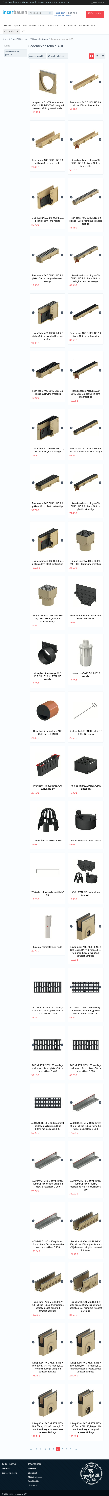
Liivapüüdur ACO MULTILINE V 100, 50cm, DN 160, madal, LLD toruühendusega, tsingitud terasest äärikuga (47, 1367)
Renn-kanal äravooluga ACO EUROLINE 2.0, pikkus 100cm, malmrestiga (85, 394)
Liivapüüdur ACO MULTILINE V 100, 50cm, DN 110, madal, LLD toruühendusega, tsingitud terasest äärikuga (85, 951)
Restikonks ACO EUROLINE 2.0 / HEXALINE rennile (86, 732)
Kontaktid (32, 1469)
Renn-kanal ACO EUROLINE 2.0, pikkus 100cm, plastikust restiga (86, 450)
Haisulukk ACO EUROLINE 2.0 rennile (85, 675)
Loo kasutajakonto (9, 1473)
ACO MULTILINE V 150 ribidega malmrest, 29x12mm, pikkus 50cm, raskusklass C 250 (85, 1010)
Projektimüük (33, 1481)
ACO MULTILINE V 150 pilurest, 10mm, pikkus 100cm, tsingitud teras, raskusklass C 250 (85, 1126)
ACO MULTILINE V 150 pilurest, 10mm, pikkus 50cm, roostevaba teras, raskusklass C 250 (47, 1244)
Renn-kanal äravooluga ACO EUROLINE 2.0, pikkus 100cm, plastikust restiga (85, 506)
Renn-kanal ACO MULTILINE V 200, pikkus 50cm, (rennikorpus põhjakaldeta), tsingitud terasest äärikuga (86, 1306)
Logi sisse (6, 1469)
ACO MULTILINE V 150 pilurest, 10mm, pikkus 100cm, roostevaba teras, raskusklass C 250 (85, 1185)
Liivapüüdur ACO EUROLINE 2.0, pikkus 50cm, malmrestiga (48, 450)
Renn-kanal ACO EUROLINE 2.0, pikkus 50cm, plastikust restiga (47, 505)
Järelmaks (32, 1485)
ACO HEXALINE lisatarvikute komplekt (86, 894)
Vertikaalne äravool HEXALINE (86, 840)
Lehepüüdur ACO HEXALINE (48, 840)
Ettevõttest (32, 1473)
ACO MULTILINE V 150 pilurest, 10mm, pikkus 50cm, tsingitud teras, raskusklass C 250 (47, 1183)
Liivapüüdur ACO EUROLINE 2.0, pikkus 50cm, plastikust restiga (48, 562)
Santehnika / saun (87, 25)
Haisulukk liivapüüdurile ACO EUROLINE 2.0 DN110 (47, 732)
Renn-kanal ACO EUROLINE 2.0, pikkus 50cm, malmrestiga (47, 392)
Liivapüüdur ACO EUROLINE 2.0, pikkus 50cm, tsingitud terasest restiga (48, 336)
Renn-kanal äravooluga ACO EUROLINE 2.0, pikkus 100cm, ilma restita (85, 163)
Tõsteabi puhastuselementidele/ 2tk (48, 894)
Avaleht (6, 39)
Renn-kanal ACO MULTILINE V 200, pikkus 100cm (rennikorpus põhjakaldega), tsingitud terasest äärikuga (48, 1306)
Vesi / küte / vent (11, 31)
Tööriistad (53, 25)
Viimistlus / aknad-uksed (34, 25)
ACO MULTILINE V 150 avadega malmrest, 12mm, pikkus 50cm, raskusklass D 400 (47, 1068)
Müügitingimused (35, 1477)
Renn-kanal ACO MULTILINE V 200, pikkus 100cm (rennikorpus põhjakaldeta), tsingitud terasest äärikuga (86, 1246)
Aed (23, 31)
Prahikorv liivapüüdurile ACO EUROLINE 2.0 (47, 787)
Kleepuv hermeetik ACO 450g (47, 947)
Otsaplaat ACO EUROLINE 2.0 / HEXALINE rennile (85, 617)
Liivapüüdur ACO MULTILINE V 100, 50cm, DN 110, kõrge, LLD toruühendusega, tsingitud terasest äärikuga (85, 1428)
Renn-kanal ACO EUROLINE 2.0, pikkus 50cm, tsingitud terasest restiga (47, 278)
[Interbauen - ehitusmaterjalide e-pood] (15, 12)
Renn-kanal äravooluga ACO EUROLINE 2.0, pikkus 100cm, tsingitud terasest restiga (85, 278)
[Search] (50, 13)
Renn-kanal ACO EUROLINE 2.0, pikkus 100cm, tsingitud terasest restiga (85, 221)
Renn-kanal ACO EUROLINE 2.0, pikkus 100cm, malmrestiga (85, 334)
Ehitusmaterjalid (12, 25)
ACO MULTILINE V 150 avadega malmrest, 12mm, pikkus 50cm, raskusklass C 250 (47, 1010)
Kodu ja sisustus (68, 25)
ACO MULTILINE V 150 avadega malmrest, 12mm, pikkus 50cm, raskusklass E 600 (85, 1068)
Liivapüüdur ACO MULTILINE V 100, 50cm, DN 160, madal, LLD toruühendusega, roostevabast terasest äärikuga (47, 1428)
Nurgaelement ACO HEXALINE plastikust (86, 787)
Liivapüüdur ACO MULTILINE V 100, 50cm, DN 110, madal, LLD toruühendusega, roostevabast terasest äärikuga (85, 1367)
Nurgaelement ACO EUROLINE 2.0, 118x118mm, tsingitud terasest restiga (48, 618)
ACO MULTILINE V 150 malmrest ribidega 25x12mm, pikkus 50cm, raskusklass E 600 (47, 1126)
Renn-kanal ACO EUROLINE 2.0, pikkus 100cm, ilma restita (85, 104)
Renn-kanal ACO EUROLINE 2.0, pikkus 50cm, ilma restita (47, 161)
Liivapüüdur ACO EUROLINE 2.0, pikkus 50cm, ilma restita (48, 219)
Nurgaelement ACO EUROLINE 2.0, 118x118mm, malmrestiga (85, 562)
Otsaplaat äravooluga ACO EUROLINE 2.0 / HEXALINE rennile (47, 676)
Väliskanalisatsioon (39, 39)
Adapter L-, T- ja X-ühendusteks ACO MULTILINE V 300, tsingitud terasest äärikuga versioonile (48, 105)
